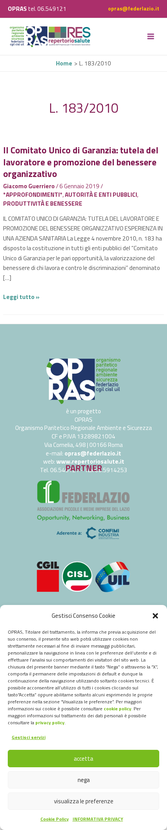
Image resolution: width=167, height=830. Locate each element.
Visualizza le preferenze (83, 801)
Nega (84, 779)
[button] (155, 616)
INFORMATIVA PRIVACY (98, 819)
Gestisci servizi (28, 737)
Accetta (83, 758)
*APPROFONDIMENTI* (33, 194)
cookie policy (117, 708)
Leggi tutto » (21, 296)
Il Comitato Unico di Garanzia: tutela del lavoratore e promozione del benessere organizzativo (80, 161)
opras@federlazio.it (133, 8)
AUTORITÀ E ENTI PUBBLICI (101, 194)
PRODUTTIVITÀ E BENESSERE (42, 203)
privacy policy (49, 722)
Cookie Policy (54, 819)
